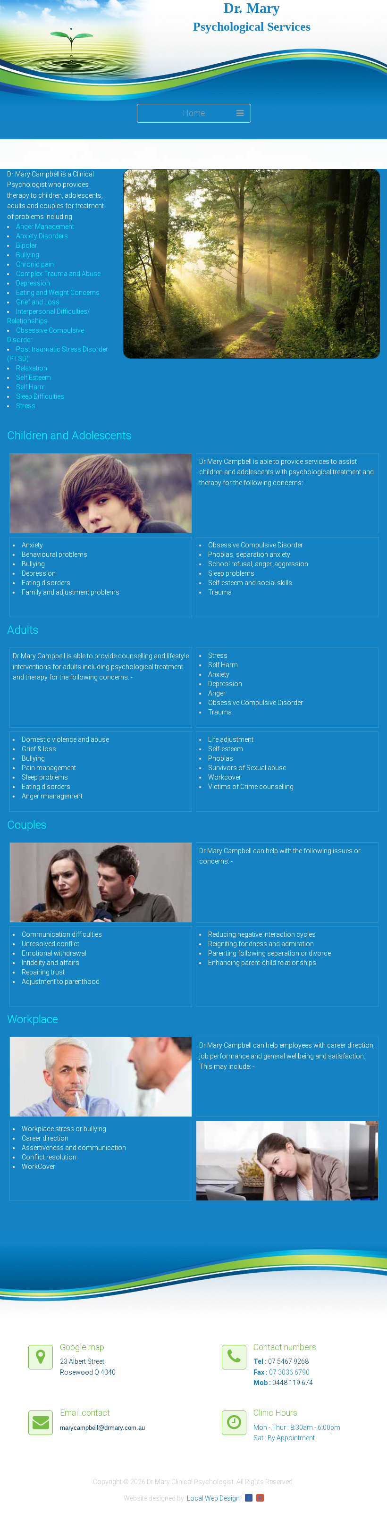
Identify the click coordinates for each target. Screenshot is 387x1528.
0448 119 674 (292, 1382)
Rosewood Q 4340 (88, 1372)
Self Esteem (33, 377)
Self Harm (31, 387)
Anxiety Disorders (42, 236)
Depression (33, 283)
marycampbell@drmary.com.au (102, 1427)
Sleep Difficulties (40, 396)
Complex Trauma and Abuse (58, 273)
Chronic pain (35, 264)
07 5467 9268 (288, 1361)
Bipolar (26, 245)
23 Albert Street (82, 1361)
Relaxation (31, 368)
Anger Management (45, 226)
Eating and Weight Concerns (58, 292)
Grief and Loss (37, 302)
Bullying (27, 255)
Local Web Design (213, 1498)
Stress (25, 406)
